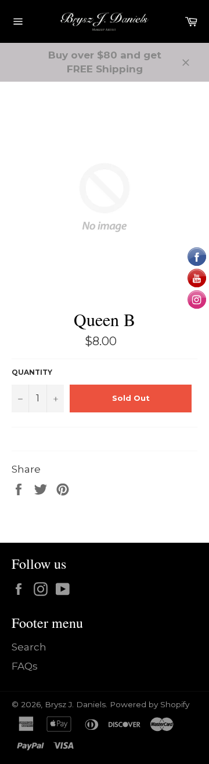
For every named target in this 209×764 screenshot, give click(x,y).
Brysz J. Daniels (75, 704)
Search (29, 647)
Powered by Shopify (149, 704)
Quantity (32, 372)
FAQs (25, 666)
